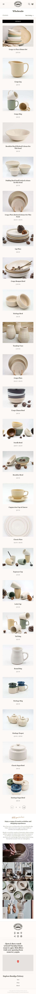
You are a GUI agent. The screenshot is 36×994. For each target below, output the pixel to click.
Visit (18, 979)
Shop (18, 982)
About (18, 985)
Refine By (18, 21)
